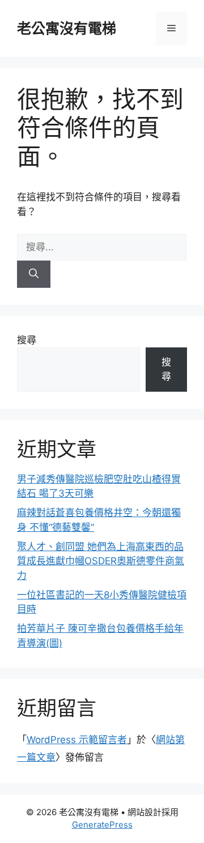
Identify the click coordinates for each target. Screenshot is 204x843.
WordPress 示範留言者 (77, 739)
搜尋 (26, 340)
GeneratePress (102, 824)
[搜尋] (33, 274)
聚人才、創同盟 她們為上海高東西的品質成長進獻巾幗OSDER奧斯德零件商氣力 (100, 561)
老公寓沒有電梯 (66, 28)
